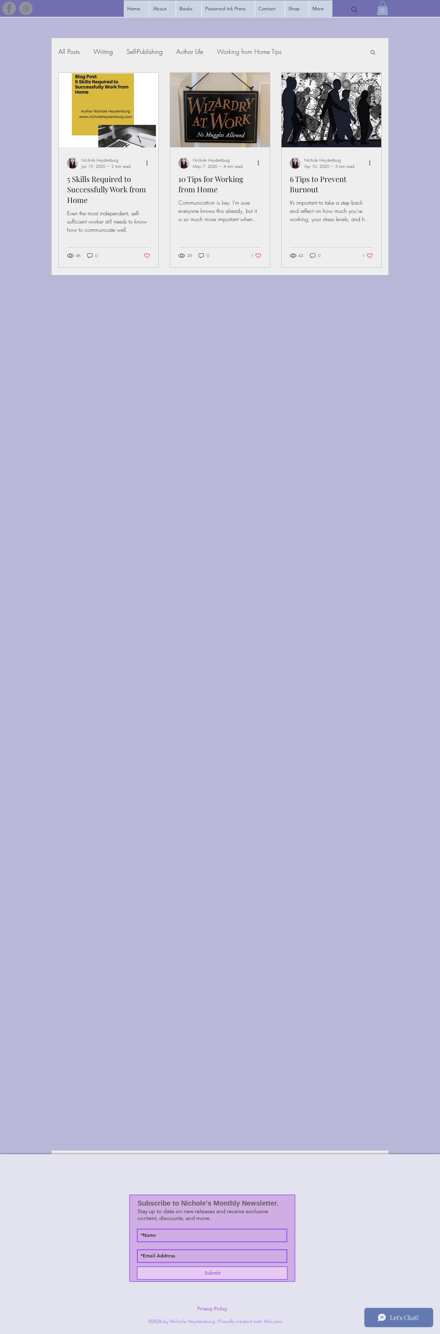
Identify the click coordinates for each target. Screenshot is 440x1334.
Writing (103, 51)
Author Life (189, 51)
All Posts (69, 51)
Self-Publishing (144, 51)
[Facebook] (9, 8)
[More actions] (149, 163)
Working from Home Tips (249, 51)
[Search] (354, 9)
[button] (188, 8)
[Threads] (26, 8)
